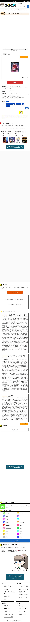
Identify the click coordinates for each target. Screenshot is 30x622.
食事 (7, 531)
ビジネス (21, 533)
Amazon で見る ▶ (24, 56)
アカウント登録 (23, 597)
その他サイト (22, 614)
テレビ (21, 519)
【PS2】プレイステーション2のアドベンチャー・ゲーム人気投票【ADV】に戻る (15, 147)
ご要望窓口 (7, 611)
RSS (5, 599)
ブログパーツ (22, 608)
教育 (7, 536)
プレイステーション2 (9, 103)
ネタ (7, 533)
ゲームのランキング (10, 9)
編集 (27, 108)
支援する (21, 605)
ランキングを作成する (15, 540)
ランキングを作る (23, 589)
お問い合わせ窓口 (8, 614)
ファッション (8, 528)
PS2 (14, 103)
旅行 (20, 525)
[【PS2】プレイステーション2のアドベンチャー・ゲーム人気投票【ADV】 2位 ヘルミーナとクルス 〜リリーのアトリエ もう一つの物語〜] (18, 139)
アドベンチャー (18, 103)
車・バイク (22, 522)
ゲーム (7, 101)
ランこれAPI (22, 611)
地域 (20, 536)
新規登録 (17, 550)
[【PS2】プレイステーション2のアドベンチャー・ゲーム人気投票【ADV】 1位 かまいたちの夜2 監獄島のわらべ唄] (5, 139)
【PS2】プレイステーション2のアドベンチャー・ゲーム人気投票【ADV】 (17, 506)
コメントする (15, 292)
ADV (22, 103)
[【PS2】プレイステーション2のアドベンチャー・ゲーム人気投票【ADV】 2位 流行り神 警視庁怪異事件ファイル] (24, 139)
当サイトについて (8, 586)
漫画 (7, 516)
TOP (4, 9)
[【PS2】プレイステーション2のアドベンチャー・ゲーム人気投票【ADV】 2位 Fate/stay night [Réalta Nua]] (12, 139)
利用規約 (6, 589)
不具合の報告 (7, 608)
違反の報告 (7, 605)
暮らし (21, 531)
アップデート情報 (8, 617)
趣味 (20, 528)
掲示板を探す (22, 591)
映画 (7, 519)
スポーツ (7, 525)
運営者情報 (7, 596)
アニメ (21, 513)
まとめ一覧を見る (23, 594)
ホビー (7, 522)
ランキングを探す (23, 586)
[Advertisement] (15, 32)
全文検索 (20, 3)
